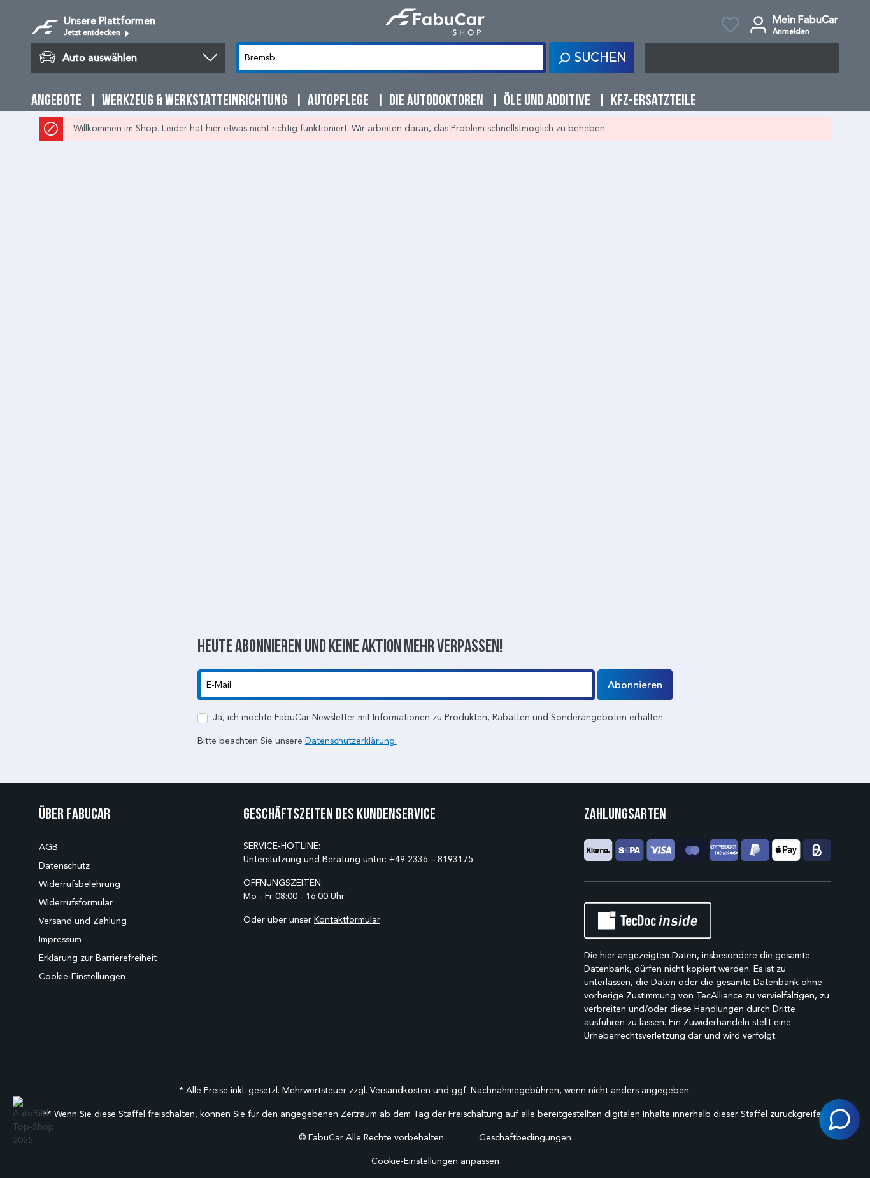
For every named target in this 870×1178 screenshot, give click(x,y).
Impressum (60, 939)
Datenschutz (64, 865)
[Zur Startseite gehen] (435, 22)
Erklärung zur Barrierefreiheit (98, 958)
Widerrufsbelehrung (79, 884)
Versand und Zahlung (83, 921)
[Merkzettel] (730, 26)
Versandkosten (400, 1090)
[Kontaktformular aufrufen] (839, 1119)
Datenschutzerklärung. (351, 740)
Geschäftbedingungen (525, 1137)
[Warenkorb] (742, 58)
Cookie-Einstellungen (82, 976)
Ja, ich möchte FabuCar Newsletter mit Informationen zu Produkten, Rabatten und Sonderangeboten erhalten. (439, 717)
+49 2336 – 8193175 (431, 859)
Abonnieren (635, 685)
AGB (48, 847)
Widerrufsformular (76, 902)
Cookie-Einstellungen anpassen (435, 1161)
